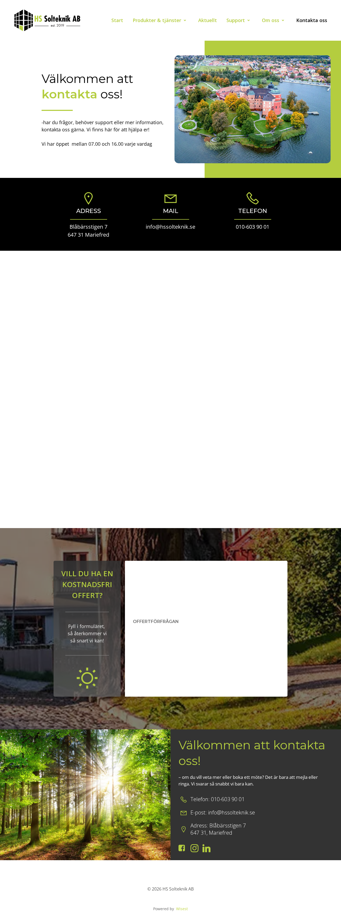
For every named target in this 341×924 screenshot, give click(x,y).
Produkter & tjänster (157, 20)
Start (117, 20)
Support (235, 20)
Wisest (182, 908)
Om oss (270, 20)
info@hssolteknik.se (170, 226)
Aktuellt (207, 20)
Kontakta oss (311, 20)
